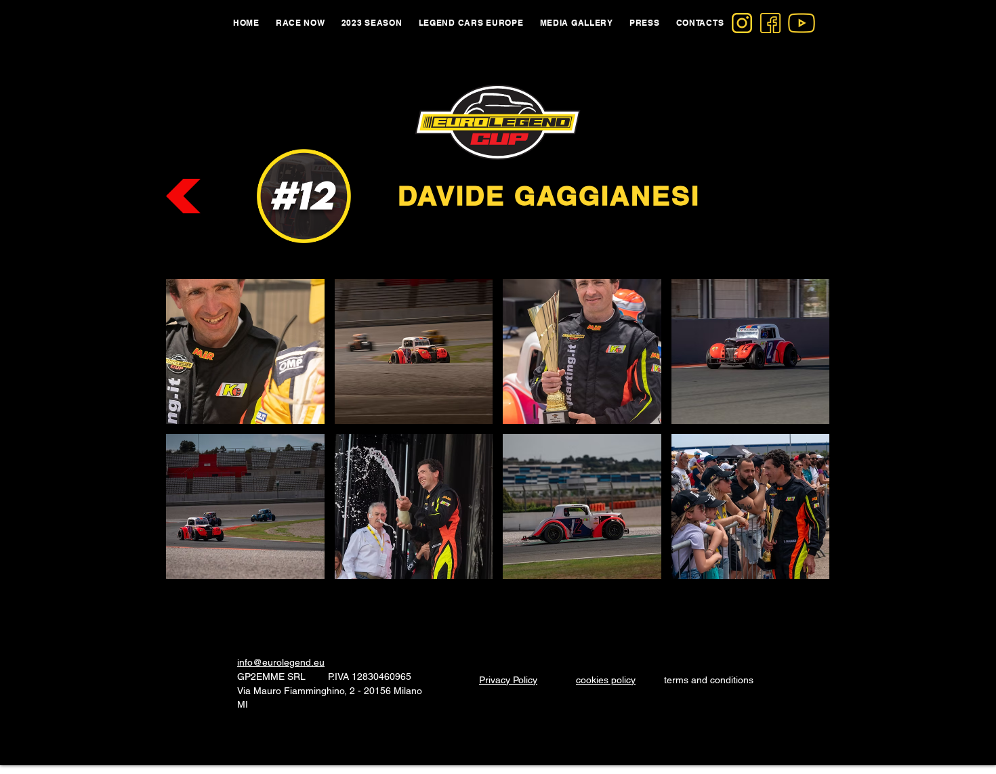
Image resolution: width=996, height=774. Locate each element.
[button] (245, 351)
